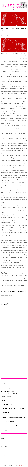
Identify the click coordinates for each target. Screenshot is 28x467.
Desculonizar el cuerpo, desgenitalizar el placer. (11, 428)
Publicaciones (4, 293)
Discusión (24, 291)
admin (13, 35)
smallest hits (4, 386)
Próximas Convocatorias (8, 458)
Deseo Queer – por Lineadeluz (7, 421)
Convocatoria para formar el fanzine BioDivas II (11, 388)
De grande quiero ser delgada (7, 391)
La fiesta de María (5, 430)
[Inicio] (14, 5)
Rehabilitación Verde (5, 415)
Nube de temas (6, 461)
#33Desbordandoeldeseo (11, 291)
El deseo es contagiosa (6, 396)
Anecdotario (19, 291)
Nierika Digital (21, 465)
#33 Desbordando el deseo (6, 295)
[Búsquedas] (25, 377)
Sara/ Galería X (22, 303)
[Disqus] (14, 323)
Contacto (5, 455)
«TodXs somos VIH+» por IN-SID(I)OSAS (9, 393)
